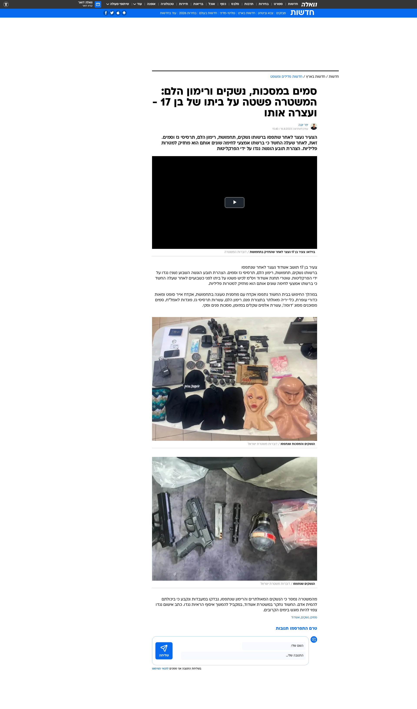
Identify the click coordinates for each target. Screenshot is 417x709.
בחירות (264, 4)
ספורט (278, 4)
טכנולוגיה (167, 4)
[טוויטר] (112, 13)
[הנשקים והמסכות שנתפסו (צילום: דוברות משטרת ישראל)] (234, 382)
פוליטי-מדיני (227, 13)
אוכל (211, 4)
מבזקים (281, 13)
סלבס (235, 4)
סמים (313, 617)
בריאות (198, 4)
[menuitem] (290, 4)
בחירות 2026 (187, 13)
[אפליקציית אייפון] (118, 13)
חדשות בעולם (208, 13)
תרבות (248, 4)
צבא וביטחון (265, 13)
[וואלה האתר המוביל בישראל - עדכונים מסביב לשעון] (309, 4)
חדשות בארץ (246, 13)
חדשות (293, 4)
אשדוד (295, 617)
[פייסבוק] (106, 13)
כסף (223, 4)
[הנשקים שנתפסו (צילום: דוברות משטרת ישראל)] (234, 522)
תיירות (183, 4)
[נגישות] (6, 4)
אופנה (151, 4)
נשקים (305, 617)
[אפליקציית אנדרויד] (124, 13)
